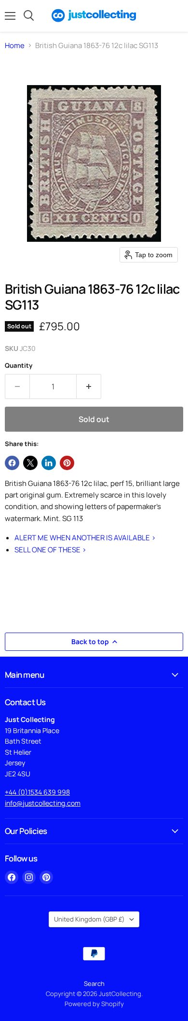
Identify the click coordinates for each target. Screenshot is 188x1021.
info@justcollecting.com (43, 803)
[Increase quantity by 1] (89, 386)
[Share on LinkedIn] (48, 463)
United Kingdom (89, 919)
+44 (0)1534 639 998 (37, 792)
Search (94, 983)
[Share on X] (30, 463)
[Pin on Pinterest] (67, 463)
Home (15, 45)
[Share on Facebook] (12, 463)
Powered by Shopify (94, 1003)
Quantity (18, 365)
